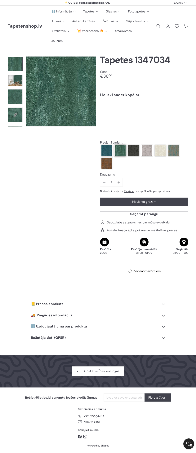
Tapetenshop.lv (25, 26)
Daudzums (107, 174)
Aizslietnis (58, 31)
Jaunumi (57, 41)
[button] (107, 150)
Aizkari (56, 21)
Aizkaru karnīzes (83, 21)
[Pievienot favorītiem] (183, 108)
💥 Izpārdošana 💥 (90, 31)
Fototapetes (137, 11)
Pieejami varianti (111, 142)
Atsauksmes (123, 31)
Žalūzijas (108, 21)
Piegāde (129, 191)
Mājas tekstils (136, 21)
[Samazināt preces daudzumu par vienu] (104, 182)
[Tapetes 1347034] (144, 113)
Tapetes (89, 11)
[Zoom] (61, 91)
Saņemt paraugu (144, 214)
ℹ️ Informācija (62, 11)
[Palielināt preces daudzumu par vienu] (118, 182)
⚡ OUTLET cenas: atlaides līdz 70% (87, 2)
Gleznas (112, 11)
